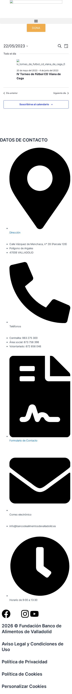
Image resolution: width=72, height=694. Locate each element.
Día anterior (11, 93)
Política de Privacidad (24, 661)
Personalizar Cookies (24, 686)
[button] (36, 21)
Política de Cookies (22, 674)
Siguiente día (59, 93)
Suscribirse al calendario (34, 104)
